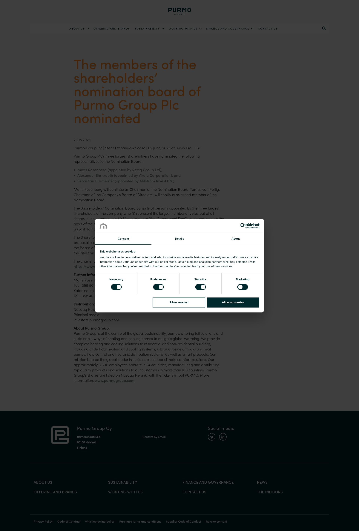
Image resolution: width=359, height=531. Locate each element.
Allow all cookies (233, 302)
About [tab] (235, 238)
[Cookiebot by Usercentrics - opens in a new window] (243, 226)
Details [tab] (179, 238)
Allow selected (178, 302)
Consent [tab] (123, 238)
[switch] (158, 287)
